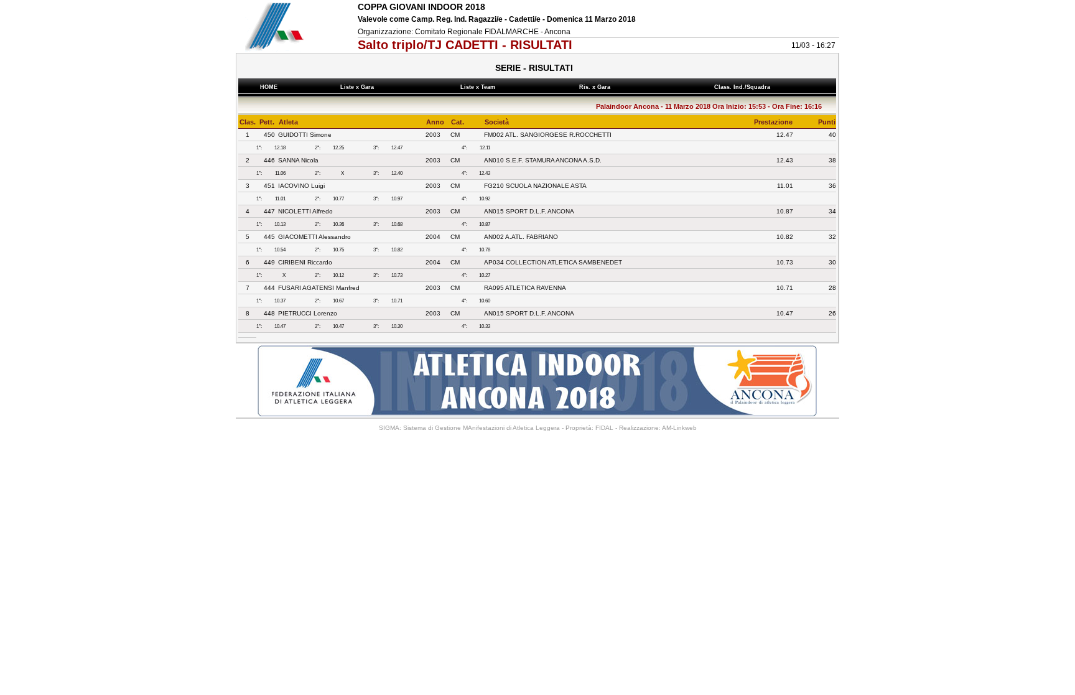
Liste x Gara (358, 87)
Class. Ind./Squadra (744, 87)
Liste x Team (479, 87)
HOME (268, 87)
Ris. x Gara (596, 87)
